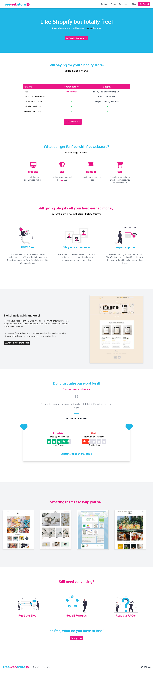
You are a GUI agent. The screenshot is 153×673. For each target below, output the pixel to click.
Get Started (144, 4)
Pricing (113, 4)
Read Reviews (58, 445)
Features (104, 4)
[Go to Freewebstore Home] (16, 667)
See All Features (73, 122)
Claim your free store (75, 38)
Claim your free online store (17, 343)
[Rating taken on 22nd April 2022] (94, 441)
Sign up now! (76, 638)
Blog (134, 4)
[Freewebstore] (16, 4)
